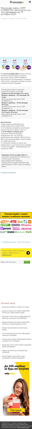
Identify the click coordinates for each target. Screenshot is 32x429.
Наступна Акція (24, 242)
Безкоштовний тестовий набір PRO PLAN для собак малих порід (16, 312)
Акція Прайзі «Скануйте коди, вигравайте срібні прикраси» (13, 357)
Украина (24, 18)
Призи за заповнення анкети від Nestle (14, 329)
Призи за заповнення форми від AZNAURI (14, 351)
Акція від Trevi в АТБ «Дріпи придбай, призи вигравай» (16, 345)
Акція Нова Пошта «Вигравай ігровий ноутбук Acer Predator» (16, 340)
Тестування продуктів (15, 18)
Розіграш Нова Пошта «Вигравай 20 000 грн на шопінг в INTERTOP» (16, 317)
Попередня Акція (8, 242)
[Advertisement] (16, 38)
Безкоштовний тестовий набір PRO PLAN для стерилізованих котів (16, 323)
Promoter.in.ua (6, 423)
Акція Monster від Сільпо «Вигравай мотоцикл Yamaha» (16, 334)
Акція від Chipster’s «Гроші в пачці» (15, 307)
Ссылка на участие (8, 172)
